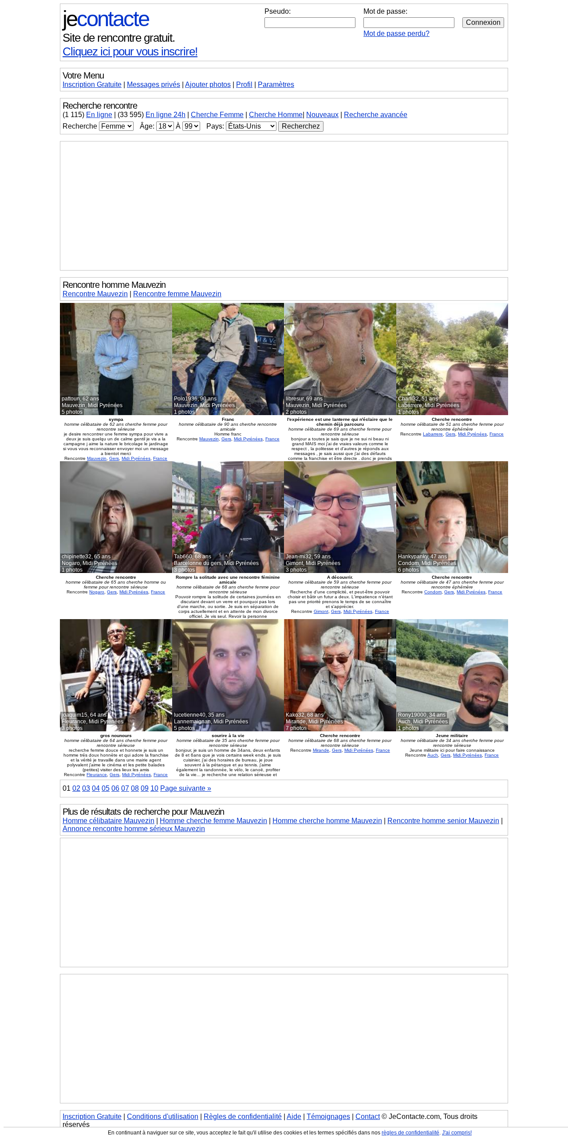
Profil (244, 84)
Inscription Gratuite (92, 84)
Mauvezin (96, 458)
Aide (294, 1116)
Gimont (321, 611)
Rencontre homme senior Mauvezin (443, 820)
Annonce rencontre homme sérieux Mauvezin (134, 828)
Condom (433, 591)
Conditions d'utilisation (162, 1116)
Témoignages (328, 1116)
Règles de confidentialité (243, 1116)
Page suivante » (185, 788)
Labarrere (433, 434)
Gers (114, 458)
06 (115, 788)
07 (125, 788)
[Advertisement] (284, 206)
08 (135, 788)
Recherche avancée (375, 114)
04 (96, 788)
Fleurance (97, 774)
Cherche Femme (217, 114)
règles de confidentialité (410, 1133)
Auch (432, 755)
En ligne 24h (165, 114)
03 (86, 788)
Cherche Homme (276, 114)
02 (76, 788)
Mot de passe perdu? (396, 33)
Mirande (321, 750)
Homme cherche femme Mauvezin (213, 820)
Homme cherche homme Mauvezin (327, 820)
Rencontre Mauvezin (95, 294)
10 (154, 788)
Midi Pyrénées (136, 458)
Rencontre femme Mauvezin (177, 294)
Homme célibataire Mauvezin (108, 820)
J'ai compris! (457, 1133)
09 (145, 788)
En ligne (99, 114)
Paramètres (276, 84)
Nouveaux (322, 114)
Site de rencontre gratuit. (119, 37)
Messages (153, 84)
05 (106, 788)
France (160, 458)
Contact (367, 1116)
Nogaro (96, 591)
